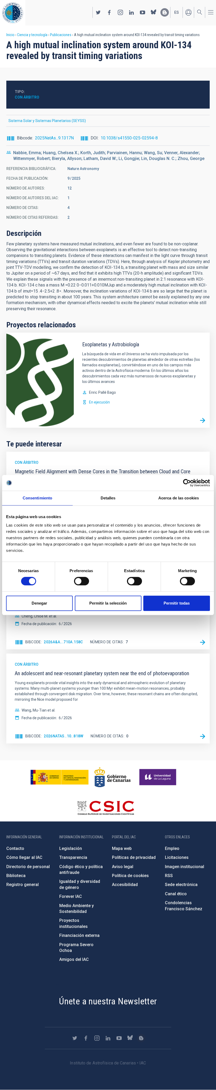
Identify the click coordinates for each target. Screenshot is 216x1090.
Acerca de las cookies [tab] (178, 498)
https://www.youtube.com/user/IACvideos (142, 12)
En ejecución (99, 402)
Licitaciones (177, 857)
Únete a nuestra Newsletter (108, 1001)
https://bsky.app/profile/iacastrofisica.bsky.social (153, 12)
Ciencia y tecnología (32, 35)
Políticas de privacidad (134, 857)
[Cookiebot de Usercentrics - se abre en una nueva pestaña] (187, 483)
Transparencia (73, 857)
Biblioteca (16, 875)
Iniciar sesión (188, 12)
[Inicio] (12, 13)
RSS (169, 875)
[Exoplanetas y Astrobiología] (202, 420)
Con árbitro (27, 97)
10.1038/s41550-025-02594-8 (129, 137)
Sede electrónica (181, 884)
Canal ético (176, 893)
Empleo (172, 848)
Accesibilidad (125, 884)
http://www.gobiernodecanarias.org (112, 777)
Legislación (70, 848)
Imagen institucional (184, 866)
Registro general (22, 884)
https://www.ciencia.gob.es (59, 777)
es (176, 12)
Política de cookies (130, 875)
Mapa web (122, 848)
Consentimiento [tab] (37, 498)
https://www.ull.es (158, 777)
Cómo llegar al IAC (24, 857)
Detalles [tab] (108, 498)
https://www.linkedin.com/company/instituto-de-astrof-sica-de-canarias (131, 12)
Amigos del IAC (74, 959)
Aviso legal (122, 866)
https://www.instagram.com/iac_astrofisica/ (120, 12)
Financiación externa (79, 935)
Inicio (10, 35)
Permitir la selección (108, 603)
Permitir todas (177, 603)
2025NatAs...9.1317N (54, 137)
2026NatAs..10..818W (64, 736)
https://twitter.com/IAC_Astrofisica (98, 12)
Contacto (15, 848)
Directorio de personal (28, 866)
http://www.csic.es (105, 807)
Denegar (39, 603)
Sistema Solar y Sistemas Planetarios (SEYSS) (47, 121)
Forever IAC (70, 896)
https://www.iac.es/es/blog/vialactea (164, 12)
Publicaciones (60, 35)
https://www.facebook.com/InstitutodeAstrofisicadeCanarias (109, 12)
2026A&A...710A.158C (63, 642)
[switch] (81, 581)
